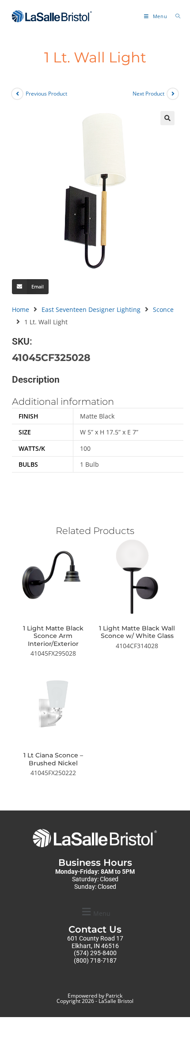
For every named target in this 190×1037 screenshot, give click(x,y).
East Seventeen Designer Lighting (91, 309)
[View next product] (173, 94)
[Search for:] (175, 16)
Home (20, 309)
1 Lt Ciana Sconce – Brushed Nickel (53, 759)
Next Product (148, 93)
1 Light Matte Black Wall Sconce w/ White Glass (137, 632)
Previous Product (46, 93)
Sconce (163, 309)
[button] (167, 118)
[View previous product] (17, 94)
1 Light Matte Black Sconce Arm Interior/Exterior (53, 636)
